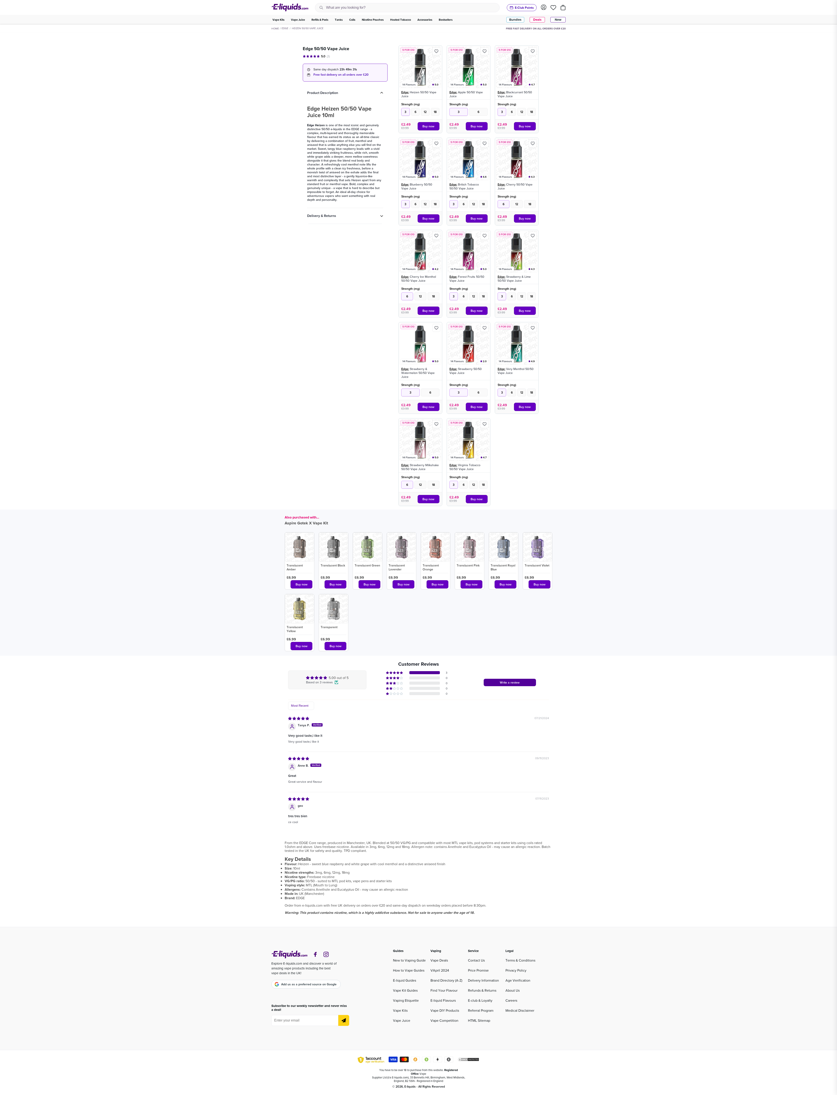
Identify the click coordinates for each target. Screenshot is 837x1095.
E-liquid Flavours (443, 1000)
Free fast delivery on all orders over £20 (341, 74)
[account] (543, 7)
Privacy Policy (515, 970)
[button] (394, 672)
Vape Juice (401, 1020)
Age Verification (517, 980)
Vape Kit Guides (405, 990)
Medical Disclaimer (519, 1010)
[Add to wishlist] (436, 51)
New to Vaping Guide (409, 960)
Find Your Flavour (444, 990)
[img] (298, 718)
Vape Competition (444, 1020)
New (558, 19)
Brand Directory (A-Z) (446, 980)
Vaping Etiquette (406, 1000)
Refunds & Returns (482, 990)
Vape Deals (439, 960)
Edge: (405, 92)
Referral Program (480, 1010)
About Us (512, 990)
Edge (285, 28)
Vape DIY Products (444, 1010)
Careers (511, 1000)
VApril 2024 (439, 970)
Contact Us (476, 960)
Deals (537, 19)
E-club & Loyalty (480, 1000)
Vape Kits (400, 1010)
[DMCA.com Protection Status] (468, 1060)
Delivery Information (483, 980)
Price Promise (478, 970)
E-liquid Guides (404, 980)
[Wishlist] (553, 7)
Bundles (515, 19)
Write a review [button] (510, 682)
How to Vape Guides (408, 970)
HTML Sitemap (479, 1020)
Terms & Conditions (520, 960)
